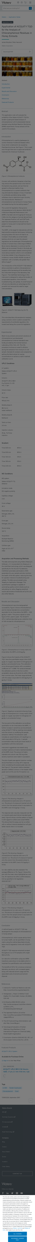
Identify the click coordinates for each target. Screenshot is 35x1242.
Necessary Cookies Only (17, 1239)
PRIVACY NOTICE (17, 1228)
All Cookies (18, 1234)
